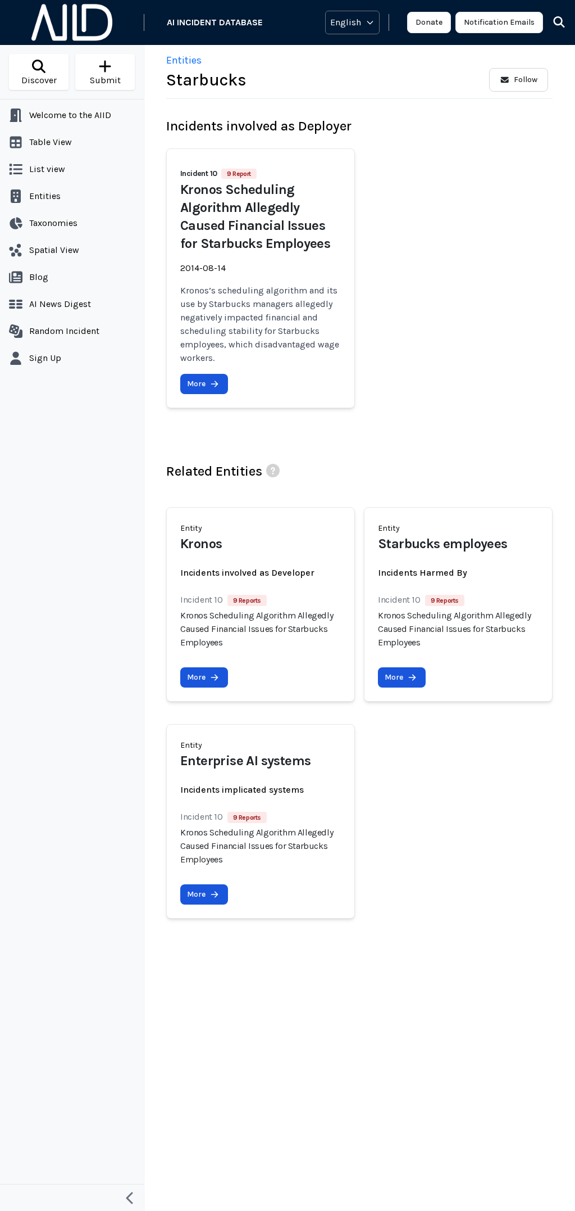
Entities (184, 60)
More (196, 383)
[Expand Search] (552, 22)
